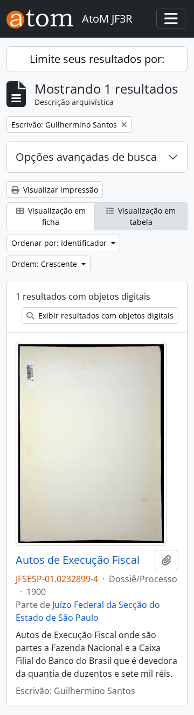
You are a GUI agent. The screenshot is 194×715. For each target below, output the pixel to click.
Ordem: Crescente (45, 264)
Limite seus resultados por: (97, 59)
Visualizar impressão (59, 190)
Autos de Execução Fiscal (78, 560)
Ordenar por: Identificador (60, 243)
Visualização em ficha (56, 216)
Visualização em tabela (146, 216)
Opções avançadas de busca (86, 157)
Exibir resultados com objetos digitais (105, 315)
